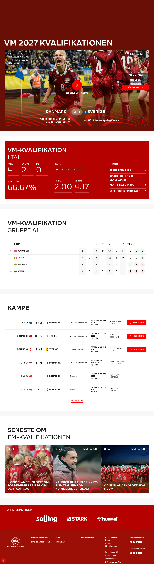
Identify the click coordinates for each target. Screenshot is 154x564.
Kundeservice (87, 538)
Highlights (138, 323)
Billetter (60, 542)
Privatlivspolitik (111, 552)
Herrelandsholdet (39, 538)
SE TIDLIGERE (77, 401)
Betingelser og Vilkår (113, 562)
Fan (58, 538)
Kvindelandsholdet (40, 542)
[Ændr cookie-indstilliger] (3, 560)
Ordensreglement (112, 555)
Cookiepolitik (110, 559)
